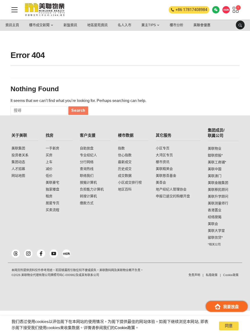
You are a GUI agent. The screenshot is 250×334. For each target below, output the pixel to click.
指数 (121, 148)
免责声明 (194, 275)
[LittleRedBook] (66, 253)
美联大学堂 (216, 231)
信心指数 (125, 155)
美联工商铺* (217, 162)
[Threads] (15, 253)
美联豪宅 (52, 182)
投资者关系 (20, 155)
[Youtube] (54, 253)
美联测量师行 (218, 203)
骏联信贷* (215, 237)
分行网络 (87, 162)
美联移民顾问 (218, 189)
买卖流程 (52, 210)
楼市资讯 (162, 162)
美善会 (161, 182)
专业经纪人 (88, 155)
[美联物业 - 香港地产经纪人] (44, 9)
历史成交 (125, 169)
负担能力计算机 (92, 189)
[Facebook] (41, 253)
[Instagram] (28, 253)
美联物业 (214, 148)
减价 (49, 169)
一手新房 (52, 148)
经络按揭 (214, 217)
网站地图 (18, 176)
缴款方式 (87, 203)
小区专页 (162, 148)
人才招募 (18, 169)
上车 (49, 162)
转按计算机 (88, 196)
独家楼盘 (52, 189)
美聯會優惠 (201, 25)
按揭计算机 (88, 182)
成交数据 (125, 176)
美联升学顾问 (218, 196)
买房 (49, 155)
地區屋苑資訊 (97, 25)
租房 (49, 196)
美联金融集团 (218, 183)
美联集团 (18, 148)
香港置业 (214, 210)
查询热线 (87, 169)
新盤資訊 (70, 25)
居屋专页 (52, 203)
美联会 (213, 224)
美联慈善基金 (166, 176)
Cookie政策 (125, 328)
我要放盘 (231, 307)
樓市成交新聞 (39, 25)
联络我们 (87, 176)
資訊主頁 (12, 25)
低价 (49, 176)
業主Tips (148, 25)
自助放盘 (87, 148)
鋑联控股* (215, 155)
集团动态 (18, 162)
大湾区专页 (164, 155)
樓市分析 (176, 25)
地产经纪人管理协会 (171, 189)
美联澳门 (214, 176)
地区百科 (125, 189)
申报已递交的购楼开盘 (173, 196)
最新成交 (125, 162)
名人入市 (124, 25)
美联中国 (214, 169)
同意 (229, 326)
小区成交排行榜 (130, 182)
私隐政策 (212, 275)
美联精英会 (164, 169)
